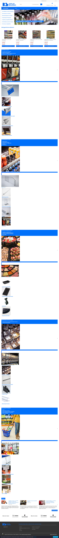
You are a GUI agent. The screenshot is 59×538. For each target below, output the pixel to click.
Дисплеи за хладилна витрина (7, 233)
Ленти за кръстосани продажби (8, 411)
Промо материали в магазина (7, 412)
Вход (55, 5)
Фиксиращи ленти (5, 142)
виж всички (54, 510)
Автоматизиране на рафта (7, 15)
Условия (20, 530)
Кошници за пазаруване (6, 23)
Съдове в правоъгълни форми (7, 232)
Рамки (3, 409)
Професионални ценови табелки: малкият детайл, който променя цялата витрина (13, 502)
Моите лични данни (53, 534)
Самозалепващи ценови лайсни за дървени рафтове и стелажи (51, 501)
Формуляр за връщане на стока (24, 528)
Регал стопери (5, 413)
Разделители (4, 141)
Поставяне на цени (5, 49)
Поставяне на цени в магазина (7, 11)
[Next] (57, 160)
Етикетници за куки (6, 52)
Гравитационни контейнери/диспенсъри (10, 321)
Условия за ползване (35, 528)
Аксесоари (4, 234)
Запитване (33, 529)
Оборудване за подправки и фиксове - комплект (21, 40)
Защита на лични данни (36, 526)
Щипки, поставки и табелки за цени (9, 53)
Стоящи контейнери (6, 322)
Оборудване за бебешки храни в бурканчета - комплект (50, 40)
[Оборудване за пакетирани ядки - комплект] (36, 34)
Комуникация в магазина (6, 17)
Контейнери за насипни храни (7, 21)
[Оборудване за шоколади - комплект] (8, 34)
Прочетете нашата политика (26, 534)
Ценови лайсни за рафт (6, 51)
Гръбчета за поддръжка (6, 143)
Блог (16, 8)
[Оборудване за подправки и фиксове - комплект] (22, 34)
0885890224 (5, 526)
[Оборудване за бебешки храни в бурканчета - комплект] (51, 34)
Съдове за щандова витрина (7, 19)
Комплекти (4, 144)
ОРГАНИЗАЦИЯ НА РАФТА (6, 139)
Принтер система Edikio (7, 54)
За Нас (20, 529)
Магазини (48, 5)
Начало (20, 526)
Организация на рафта (6, 13)
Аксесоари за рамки (6, 410)
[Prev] (1, 160)
